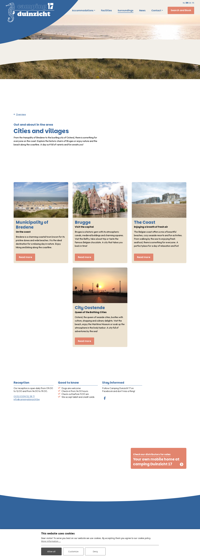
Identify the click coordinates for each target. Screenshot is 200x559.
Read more (25, 257)
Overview (21, 114)
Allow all (51, 551)
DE (190, 2)
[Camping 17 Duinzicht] (51, 13)
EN (187, 2)
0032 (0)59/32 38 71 (24, 396)
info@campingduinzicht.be (27, 399)
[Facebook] (104, 398)
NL (184, 2)
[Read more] (41, 200)
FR (193, 2)
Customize (73, 551)
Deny (95, 551)
